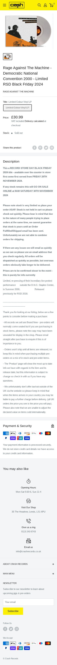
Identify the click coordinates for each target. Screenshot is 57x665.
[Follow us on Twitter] (11, 629)
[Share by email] (52, 147)
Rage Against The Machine (18, 91)
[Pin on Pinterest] (40, 147)
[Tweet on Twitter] (46, 147)
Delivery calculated (34, 121)
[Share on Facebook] (34, 147)
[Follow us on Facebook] (5, 629)
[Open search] (39, 5)
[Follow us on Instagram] (17, 629)
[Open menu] (4, 5)
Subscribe (13, 611)
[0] (51, 5)
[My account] (45, 5)
